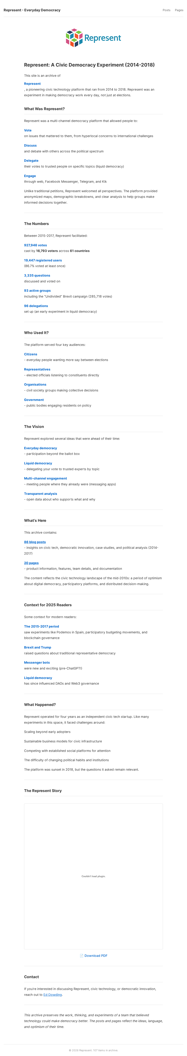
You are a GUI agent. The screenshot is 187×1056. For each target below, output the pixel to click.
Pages (179, 10)
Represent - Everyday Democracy (32, 10)
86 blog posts (35, 542)
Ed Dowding (52, 995)
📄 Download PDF (93, 956)
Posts (166, 10)
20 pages (31, 563)
